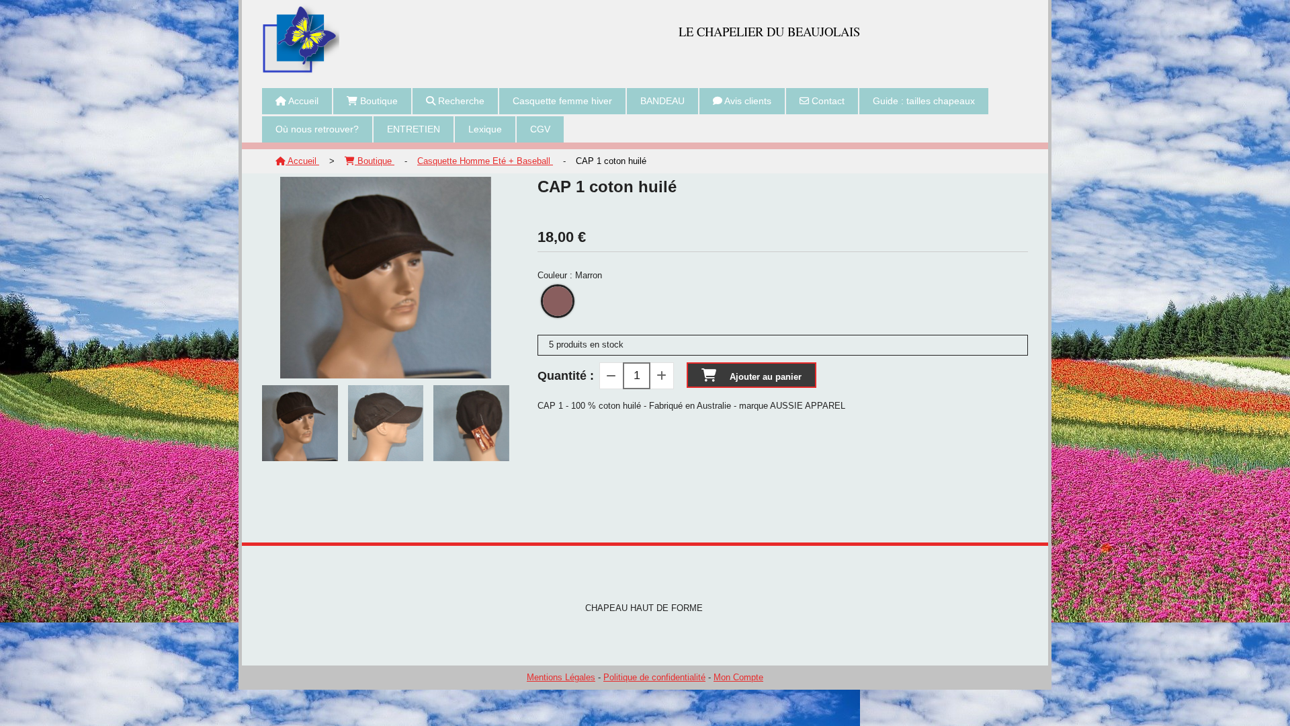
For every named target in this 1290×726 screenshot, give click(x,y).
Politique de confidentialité (654, 677)
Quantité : (566, 375)
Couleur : (570, 275)
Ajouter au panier (766, 377)
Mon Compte (738, 677)
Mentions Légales (561, 677)
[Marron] (557, 301)
